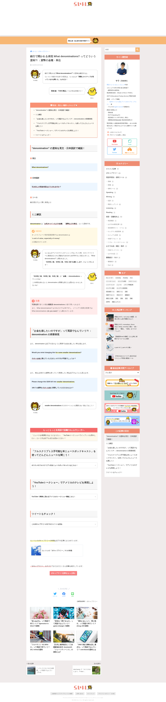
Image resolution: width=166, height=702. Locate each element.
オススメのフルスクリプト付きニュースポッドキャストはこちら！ (55, 465)
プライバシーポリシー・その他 (106, 693)
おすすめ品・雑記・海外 (116, 246)
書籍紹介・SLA (113, 257)
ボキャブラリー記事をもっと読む (63, 573)
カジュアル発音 (114, 235)
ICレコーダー (109, 278)
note (129, 144)
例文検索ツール (110, 291)
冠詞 (110, 200)
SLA (110, 265)
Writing (110, 197)
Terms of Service (97, 697)
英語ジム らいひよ (129, 152)
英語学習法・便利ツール (116, 177)
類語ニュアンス (114, 204)
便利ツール (113, 188)
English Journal (118, 107)
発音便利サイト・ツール (117, 228)
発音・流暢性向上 (114, 217)
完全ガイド (120, 295)
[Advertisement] (83, 22)
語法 (126, 298)
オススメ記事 (112, 169)
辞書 (110, 185)
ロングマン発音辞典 (115, 231)
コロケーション (133, 281)
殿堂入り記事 (109, 298)
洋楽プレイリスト (115, 250)
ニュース (119, 284)
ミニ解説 (38, 114)
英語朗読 (112, 220)
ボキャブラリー (92, 601)
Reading (110, 212)
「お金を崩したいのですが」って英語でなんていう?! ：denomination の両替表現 (63, 119)
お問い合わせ (79, 693)
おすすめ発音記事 (115, 224)
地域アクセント (114, 238)
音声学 (108, 302)
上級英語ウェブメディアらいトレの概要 (62, 693)
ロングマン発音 (110, 288)
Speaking (111, 192)
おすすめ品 (112, 253)
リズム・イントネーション (118, 242)
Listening (111, 208)
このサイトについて (116, 132)
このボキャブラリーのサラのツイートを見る (47, 524)
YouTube (115, 144)
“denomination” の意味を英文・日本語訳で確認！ (53, 110)
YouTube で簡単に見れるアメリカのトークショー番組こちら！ (53, 496)
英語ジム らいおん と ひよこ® (116, 84)
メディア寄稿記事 (128, 284)
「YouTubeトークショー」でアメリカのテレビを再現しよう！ (57, 130)
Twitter (114, 152)
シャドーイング (110, 284)
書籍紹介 (112, 261)
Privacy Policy (90, 697)
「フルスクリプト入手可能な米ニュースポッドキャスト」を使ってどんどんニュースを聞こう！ (64, 124)
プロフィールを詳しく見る (118, 135)
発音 (117, 298)
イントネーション (110, 281)
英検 (110, 181)
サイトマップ (90, 693)
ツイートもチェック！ (43, 135)
